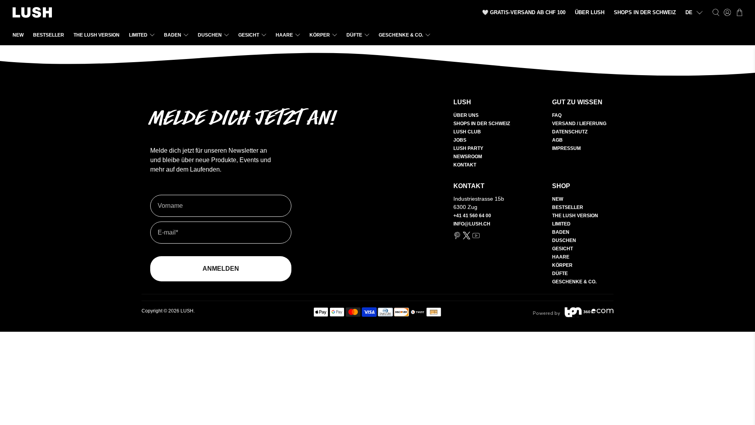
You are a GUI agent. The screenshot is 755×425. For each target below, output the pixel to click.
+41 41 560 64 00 (472, 215)
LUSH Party (468, 148)
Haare (284, 35)
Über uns (466, 115)
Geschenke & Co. (401, 35)
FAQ (557, 115)
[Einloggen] (727, 12)
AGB (557, 140)
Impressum (566, 148)
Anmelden (221, 268)
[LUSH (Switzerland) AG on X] (466, 237)
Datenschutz (569, 132)
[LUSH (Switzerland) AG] (32, 12)
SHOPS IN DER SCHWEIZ (645, 12)
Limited (138, 35)
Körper (319, 35)
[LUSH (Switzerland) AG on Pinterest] (457, 237)
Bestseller (48, 35)
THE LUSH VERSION (97, 35)
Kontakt (464, 165)
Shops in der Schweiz (481, 123)
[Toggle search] (716, 12)
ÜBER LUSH (589, 12)
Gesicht (248, 35)
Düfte (354, 35)
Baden (172, 35)
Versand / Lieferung (579, 123)
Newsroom (467, 156)
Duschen (210, 35)
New (18, 35)
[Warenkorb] (739, 12)
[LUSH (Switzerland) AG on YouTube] (476, 237)
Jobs (459, 140)
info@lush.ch (471, 224)
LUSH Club (467, 132)
